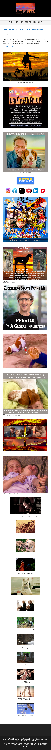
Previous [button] (4, 67)
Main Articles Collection (27, 745)
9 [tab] (29, 82)
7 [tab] (26, 82)
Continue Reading (8, 46)
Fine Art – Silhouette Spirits (20, 740)
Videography (16, 742)
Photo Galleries (25, 738)
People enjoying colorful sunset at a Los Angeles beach (25, 129)
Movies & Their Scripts (8, 744)
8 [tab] (27, 82)
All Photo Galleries (12, 738)
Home (25, 737)
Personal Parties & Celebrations (35, 738)
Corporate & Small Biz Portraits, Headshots (11, 739)
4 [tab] (21, 82)
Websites (40, 744)
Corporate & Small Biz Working (41, 739)
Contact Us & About (21, 746)
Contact (16, 746)
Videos (12, 742)
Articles (25, 742)
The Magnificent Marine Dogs (9, 282)
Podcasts (44, 744)
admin (5, 34)
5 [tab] (23, 82)
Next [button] (47, 67)
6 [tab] (24, 82)
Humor (35, 744)
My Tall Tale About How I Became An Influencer (13, 331)
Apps (20, 745)
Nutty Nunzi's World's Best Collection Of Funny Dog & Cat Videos (16, 370)
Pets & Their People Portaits (31, 740)
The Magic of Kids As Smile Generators (11, 493)
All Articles (5, 743)
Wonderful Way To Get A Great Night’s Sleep (12, 415)
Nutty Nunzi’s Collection (33, 742)
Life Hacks (31, 744)
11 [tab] (32, 82)
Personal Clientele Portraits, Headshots (27, 739)
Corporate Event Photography (22, 738)
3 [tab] (20, 82)
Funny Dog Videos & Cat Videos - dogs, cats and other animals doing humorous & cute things (24, 36)
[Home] (18, 24)
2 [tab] (18, 82)
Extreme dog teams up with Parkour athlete (25, 716)
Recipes (22, 744)
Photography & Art (16, 744)
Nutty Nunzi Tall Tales (24, 742)
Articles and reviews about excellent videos (12, 35)
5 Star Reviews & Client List (31, 746)
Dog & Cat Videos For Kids (42, 743)
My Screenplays (33, 743)
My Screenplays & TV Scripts (25, 242)
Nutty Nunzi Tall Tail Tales (25, 172)
